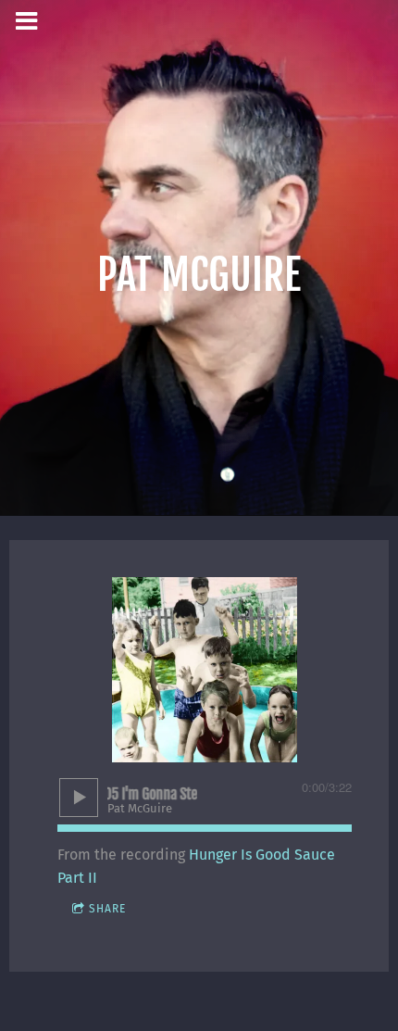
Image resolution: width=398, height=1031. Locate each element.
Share (107, 908)
